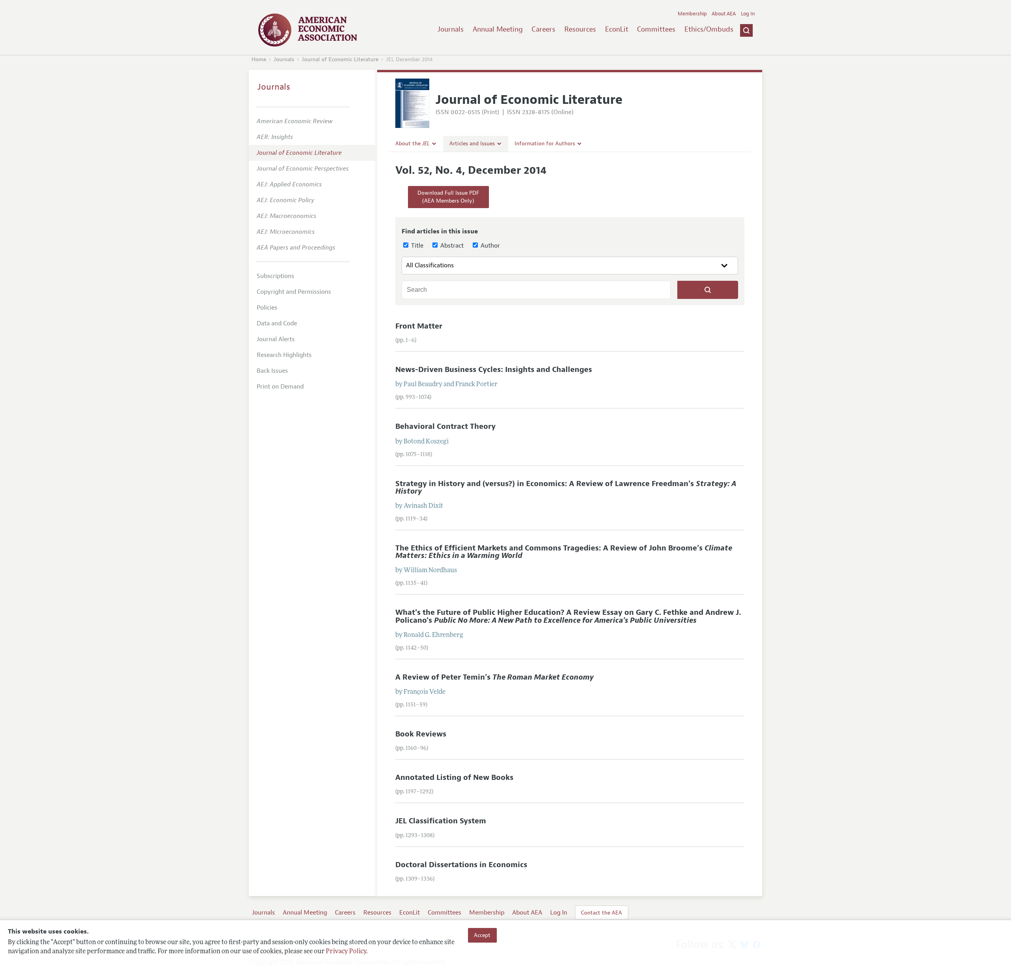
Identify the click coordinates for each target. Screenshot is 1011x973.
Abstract (451, 246)
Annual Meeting (498, 29)
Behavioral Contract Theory (445, 426)
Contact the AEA (601, 912)
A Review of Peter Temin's (494, 677)
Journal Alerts (276, 339)
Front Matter (418, 326)
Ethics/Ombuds (708, 29)
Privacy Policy (346, 952)
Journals (451, 29)
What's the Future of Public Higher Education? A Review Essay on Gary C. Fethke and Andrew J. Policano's (568, 616)
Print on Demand (280, 387)
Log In (748, 14)
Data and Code (277, 323)
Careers (543, 29)
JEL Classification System (440, 821)
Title (416, 246)
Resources (580, 29)
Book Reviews (420, 734)
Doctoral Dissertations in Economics (461, 865)
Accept (482, 935)
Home (259, 59)
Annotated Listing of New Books (454, 777)
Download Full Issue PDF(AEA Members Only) (448, 197)
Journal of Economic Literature (340, 59)
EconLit (616, 29)
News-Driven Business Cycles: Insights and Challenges (493, 369)
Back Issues (272, 371)
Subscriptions (275, 276)
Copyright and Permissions (294, 292)
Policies (267, 308)
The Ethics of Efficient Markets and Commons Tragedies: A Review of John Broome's (563, 551)
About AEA (724, 14)
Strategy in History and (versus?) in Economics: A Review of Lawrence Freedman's (565, 487)
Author (489, 246)
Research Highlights (284, 355)
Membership (692, 14)
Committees (656, 29)
